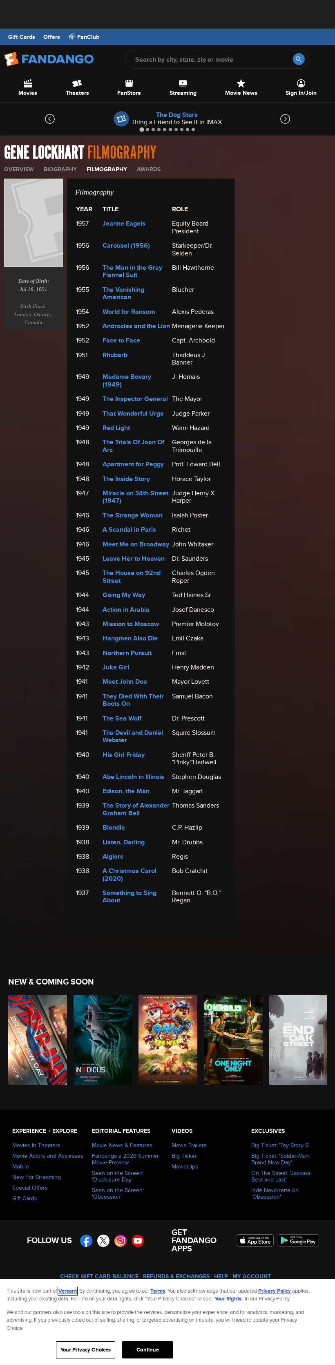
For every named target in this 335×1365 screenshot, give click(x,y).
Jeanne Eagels (124, 223)
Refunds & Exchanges (176, 1276)
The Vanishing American (123, 293)
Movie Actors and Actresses (47, 1156)
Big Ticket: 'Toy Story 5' (280, 1145)
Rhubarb (115, 355)
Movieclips (185, 1166)
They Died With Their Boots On (133, 699)
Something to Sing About (129, 896)
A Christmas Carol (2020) (129, 874)
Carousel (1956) (126, 245)
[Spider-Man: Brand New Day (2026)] (36, 1040)
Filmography (107, 169)
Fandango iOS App (255, 1240)
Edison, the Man (126, 791)
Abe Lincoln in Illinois (133, 776)
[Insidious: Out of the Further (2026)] (102, 1040)
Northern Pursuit (127, 653)
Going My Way (124, 595)
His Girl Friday (124, 754)
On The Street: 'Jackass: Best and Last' (281, 1176)
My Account (251, 1276)
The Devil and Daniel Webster (133, 736)
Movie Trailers (189, 1145)
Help (221, 1276)
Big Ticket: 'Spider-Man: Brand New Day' (280, 1159)
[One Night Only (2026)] (232, 1040)
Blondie (114, 827)
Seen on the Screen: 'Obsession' (118, 1193)
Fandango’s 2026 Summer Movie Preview (125, 1159)
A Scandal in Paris (129, 529)
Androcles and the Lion (136, 326)
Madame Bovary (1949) (127, 380)
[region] (167, 1322)
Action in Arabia (126, 609)
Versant (67, 1291)
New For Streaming (36, 1177)
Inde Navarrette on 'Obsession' (275, 1193)
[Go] (299, 59)
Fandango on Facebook (86, 1241)
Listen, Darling (124, 842)
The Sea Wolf (122, 718)
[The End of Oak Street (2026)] (297, 1040)
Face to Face (121, 340)
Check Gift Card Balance (99, 1276)
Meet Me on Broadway (136, 544)
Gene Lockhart (44, 153)
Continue (147, 1350)
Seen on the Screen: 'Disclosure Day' (118, 1176)
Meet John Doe (125, 681)
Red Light (116, 427)
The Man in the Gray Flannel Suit (132, 271)
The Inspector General (135, 398)
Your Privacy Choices (85, 1350)
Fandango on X (103, 1241)
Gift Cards (21, 37)
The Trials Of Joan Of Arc (133, 445)
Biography (60, 169)
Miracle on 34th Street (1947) (135, 496)
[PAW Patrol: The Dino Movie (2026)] (166, 1040)
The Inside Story (126, 478)
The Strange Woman (133, 515)
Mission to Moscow (131, 624)
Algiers (113, 856)
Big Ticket (184, 1156)
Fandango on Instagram (120, 1241)
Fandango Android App (298, 1240)
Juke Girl (116, 667)
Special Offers (30, 1188)
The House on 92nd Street (132, 576)
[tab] (141, 129)
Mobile (20, 1166)
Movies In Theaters (36, 1145)
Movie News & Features (122, 1145)
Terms (157, 1291)
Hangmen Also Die (130, 638)
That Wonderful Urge (133, 413)
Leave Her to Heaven (134, 558)
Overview (19, 169)
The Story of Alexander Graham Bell (136, 809)
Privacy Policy (274, 1291)
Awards (149, 169)
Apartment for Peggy (133, 464)
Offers (51, 37)
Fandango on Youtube (138, 1241)
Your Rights (227, 1298)
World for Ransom (129, 311)
